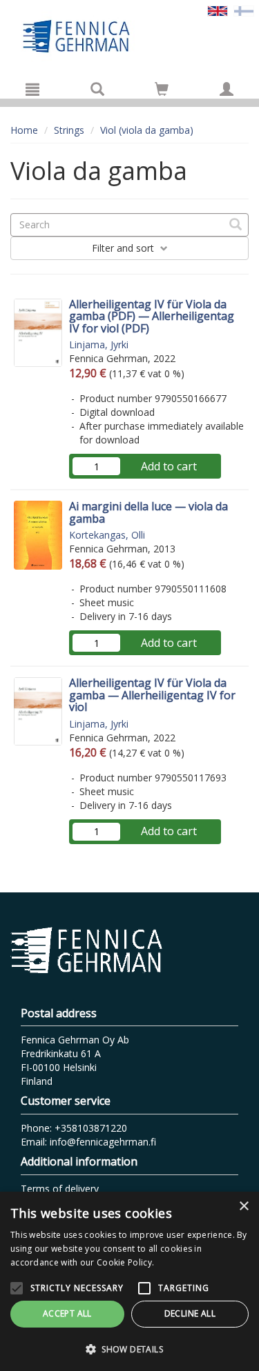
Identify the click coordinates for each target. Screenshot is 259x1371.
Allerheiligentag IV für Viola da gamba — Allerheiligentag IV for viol (152, 694)
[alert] (129, 1281)
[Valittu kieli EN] (217, 10)
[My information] (227, 89)
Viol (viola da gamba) (146, 130)
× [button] (243, 1206)
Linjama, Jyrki (98, 344)
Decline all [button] (189, 1313)
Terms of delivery (60, 1188)
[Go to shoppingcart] (162, 89)
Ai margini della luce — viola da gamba (148, 512)
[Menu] (32, 89)
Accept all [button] (67, 1313)
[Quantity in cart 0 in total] (162, 91)
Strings (69, 130)
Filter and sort (124, 247)
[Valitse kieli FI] (244, 10)
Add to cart (169, 466)
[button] (129, 1348)
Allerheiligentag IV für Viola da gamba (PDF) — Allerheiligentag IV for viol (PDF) (151, 316)
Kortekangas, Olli (107, 534)
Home (24, 130)
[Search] (97, 89)
